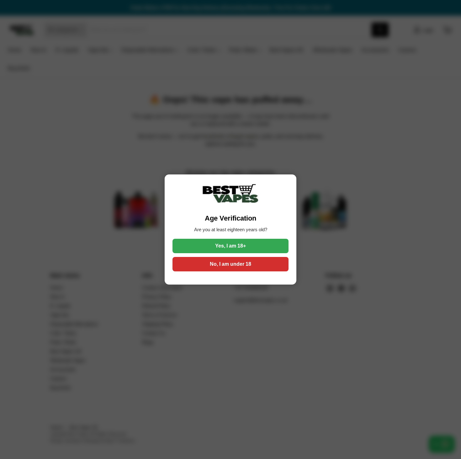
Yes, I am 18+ (230, 245)
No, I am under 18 (230, 264)
